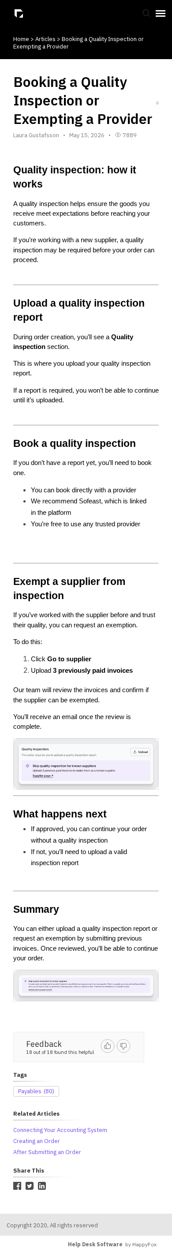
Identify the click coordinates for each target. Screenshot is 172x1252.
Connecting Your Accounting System (60, 1130)
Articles (46, 39)
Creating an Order (36, 1141)
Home (21, 39)
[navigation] (160, 13)
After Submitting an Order (47, 1152)
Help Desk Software (95, 1244)
